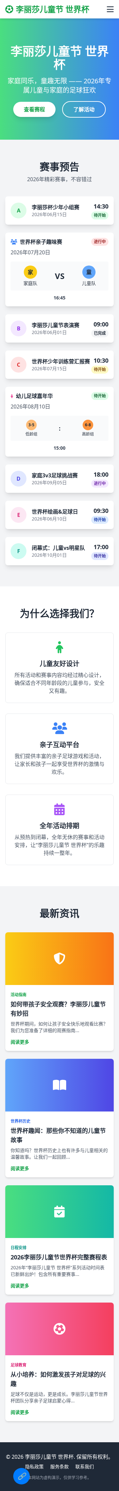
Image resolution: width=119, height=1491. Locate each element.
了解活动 (84, 109)
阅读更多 (20, 1042)
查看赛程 (34, 109)
